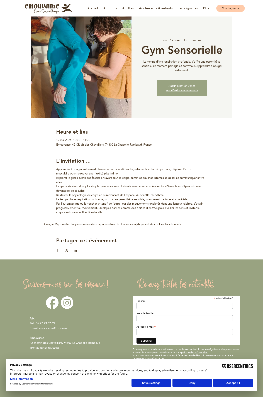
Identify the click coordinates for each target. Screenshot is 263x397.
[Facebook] (52, 302)
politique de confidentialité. (194, 352)
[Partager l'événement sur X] (66, 250)
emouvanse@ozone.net (54, 328)
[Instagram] (67, 302)
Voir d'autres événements (182, 90)
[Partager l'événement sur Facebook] (58, 250)
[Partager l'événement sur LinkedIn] (75, 250)
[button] (110, 8)
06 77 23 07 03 (45, 323)
